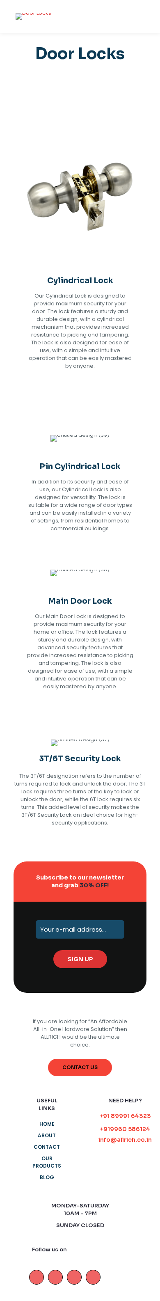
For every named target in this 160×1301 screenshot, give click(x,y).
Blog (47, 1177)
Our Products (46, 1162)
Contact (47, 1146)
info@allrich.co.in (125, 1139)
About (47, 1135)
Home (47, 1123)
